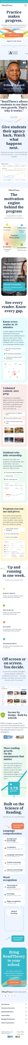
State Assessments (7, 1023)
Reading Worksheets (8, 1019)
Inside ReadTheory (7, 1012)
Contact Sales (14, 982)
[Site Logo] (7, 5)
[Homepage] (7, 992)
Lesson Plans (5, 1015)
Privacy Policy (20, 1032)
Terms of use (20, 1034)
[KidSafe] (17, 1037)
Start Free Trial (14, 35)
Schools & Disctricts (8, 1008)
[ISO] (10, 1037)
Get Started (5, 1004)
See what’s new (23, 1)
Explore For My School (14, 41)
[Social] (2, 996)
